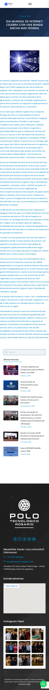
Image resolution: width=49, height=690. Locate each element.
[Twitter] (24, 539)
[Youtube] (34, 539)
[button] (24, 647)
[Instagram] (20, 539)
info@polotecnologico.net (20, 561)
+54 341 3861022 (15, 557)
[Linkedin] (29, 539)
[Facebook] (15, 539)
